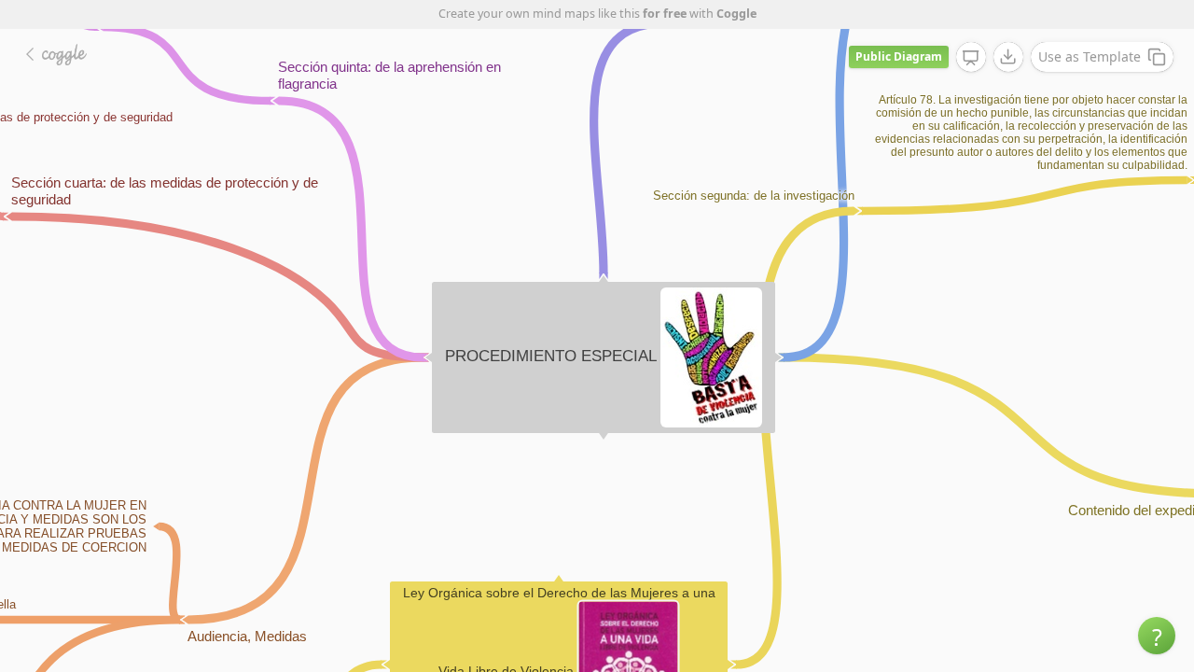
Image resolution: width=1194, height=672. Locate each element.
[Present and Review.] (971, 58)
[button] (1156, 635)
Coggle (736, 13)
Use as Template (1089, 56)
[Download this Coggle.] (1008, 57)
